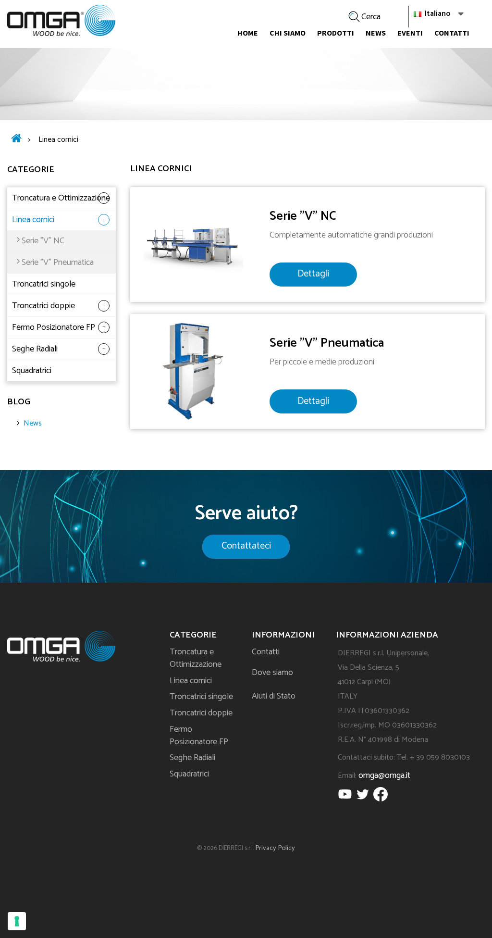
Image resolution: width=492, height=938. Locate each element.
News (376, 33)
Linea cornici (33, 220)
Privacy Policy (275, 848)
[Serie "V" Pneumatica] (193, 370)
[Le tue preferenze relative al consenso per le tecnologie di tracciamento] (17, 921)
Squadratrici (31, 370)
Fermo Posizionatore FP (53, 327)
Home (247, 33)
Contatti (451, 33)
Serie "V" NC (43, 241)
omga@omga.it (384, 775)
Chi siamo (288, 33)
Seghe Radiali (35, 349)
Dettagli (313, 274)
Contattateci (246, 546)
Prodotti (335, 33)
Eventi (410, 33)
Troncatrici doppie (43, 306)
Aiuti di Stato (273, 696)
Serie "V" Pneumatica (58, 262)
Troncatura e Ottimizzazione (61, 198)
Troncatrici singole (43, 284)
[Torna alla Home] (16, 140)
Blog (18, 402)
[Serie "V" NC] (193, 244)
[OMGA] (61, 20)
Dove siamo (272, 672)
